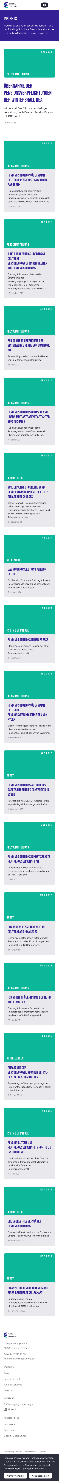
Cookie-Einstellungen (15, 1435)
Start (6, 1373)
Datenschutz (10, 1430)
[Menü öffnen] (53, 5)
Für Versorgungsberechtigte (18, 1404)
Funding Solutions (13, 1384)
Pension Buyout (12, 1378)
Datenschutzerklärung (33, 1468)
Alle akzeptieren (40, 1475)
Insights (8, 1390)
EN (44, 5)
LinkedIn (12, 1409)
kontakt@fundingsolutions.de (19, 1358)
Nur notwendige (15, 1475)
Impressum (10, 1424)
